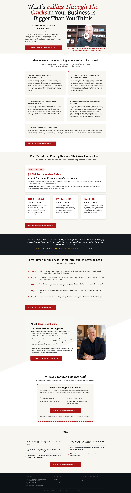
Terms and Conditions (59, 482)
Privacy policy (57, 481)
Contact (56, 479)
